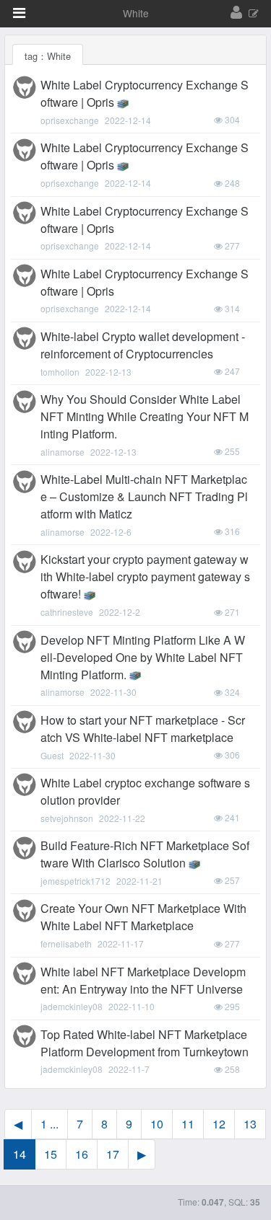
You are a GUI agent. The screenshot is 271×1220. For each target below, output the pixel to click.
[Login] (236, 13)
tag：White (48, 56)
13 (250, 1123)
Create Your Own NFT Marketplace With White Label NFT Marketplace (143, 917)
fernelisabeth (66, 943)
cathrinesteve (66, 612)
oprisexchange (69, 120)
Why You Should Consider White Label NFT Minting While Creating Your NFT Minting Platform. (144, 416)
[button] (19, 13)
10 (156, 1123)
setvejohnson (66, 818)
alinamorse (62, 452)
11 (187, 1123)
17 (112, 1154)
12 (218, 1123)
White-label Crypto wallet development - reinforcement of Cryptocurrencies (142, 345)
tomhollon (59, 372)
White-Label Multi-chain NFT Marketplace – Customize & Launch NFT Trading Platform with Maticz (144, 496)
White (136, 13)
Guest (52, 755)
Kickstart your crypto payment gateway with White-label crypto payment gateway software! (145, 576)
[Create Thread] (254, 14)
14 (19, 1154)
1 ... (49, 1123)
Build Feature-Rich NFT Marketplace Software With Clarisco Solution (144, 854)
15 (50, 1154)
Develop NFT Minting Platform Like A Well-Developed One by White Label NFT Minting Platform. (142, 657)
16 (81, 1154)
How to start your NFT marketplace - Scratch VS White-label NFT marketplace (142, 729)
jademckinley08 (71, 1006)
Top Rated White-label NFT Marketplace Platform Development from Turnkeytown (144, 1043)
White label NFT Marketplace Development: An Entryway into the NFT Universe (143, 980)
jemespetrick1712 (75, 881)
